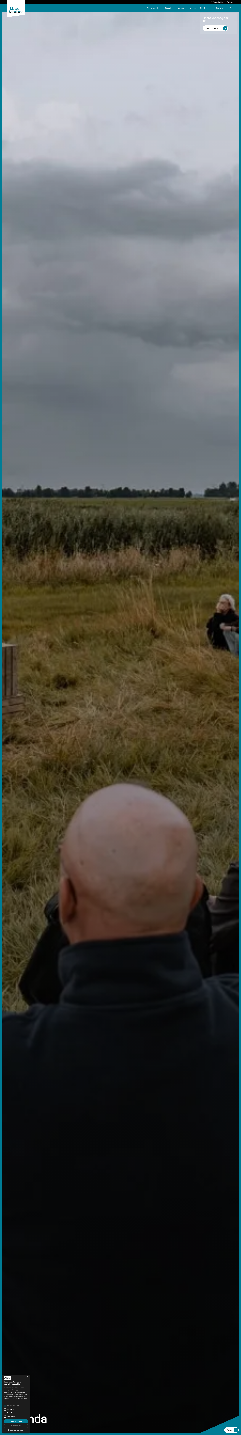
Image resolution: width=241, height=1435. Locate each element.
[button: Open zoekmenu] (231, 8)
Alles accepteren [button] (16, 1421)
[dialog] (16, 1404)
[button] (16, 1430)
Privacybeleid (17, 1402)
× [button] (27, 1376)
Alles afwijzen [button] (16, 1426)
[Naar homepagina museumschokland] (16, 8)
